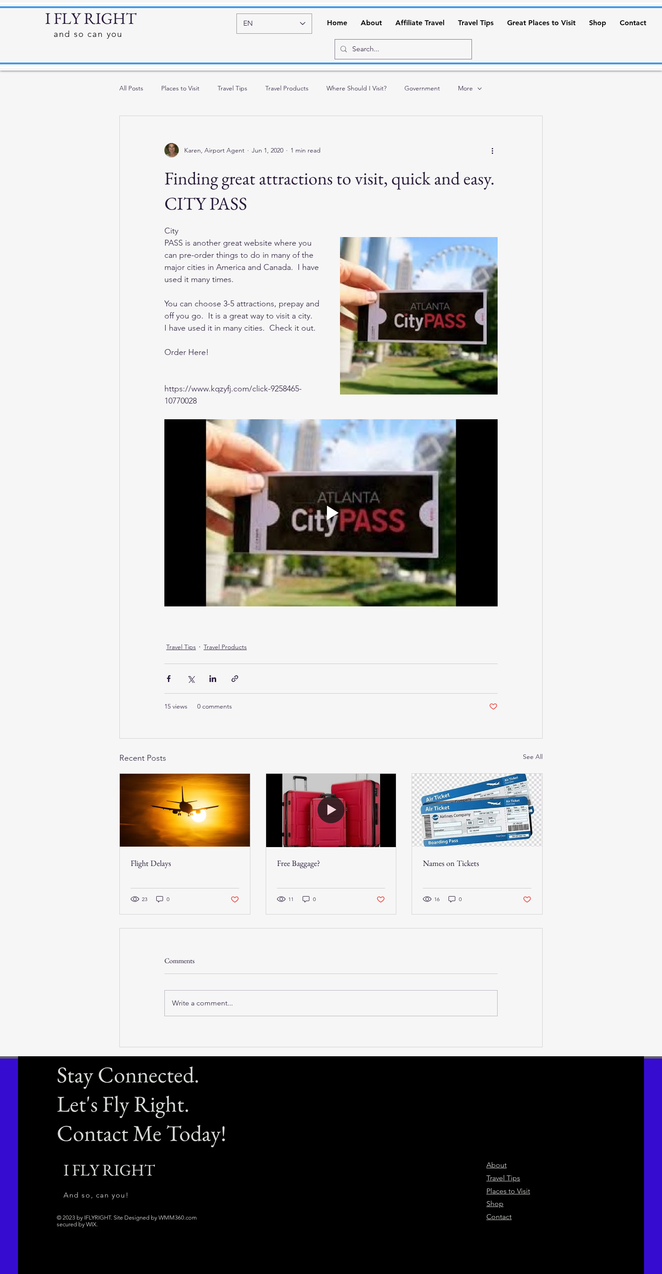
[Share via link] (235, 678)
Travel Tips (232, 88)
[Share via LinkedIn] (213, 678)
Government (422, 88)
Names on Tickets (451, 863)
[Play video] (331, 512)
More (465, 88)
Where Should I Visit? (356, 88)
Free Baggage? (298, 863)
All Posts (131, 88)
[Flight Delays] (185, 810)
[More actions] (492, 150)
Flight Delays (151, 863)
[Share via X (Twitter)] (190, 678)
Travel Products (286, 88)
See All (533, 757)
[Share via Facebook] (168, 678)
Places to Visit (180, 88)
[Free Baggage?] (331, 810)
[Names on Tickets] (477, 810)
